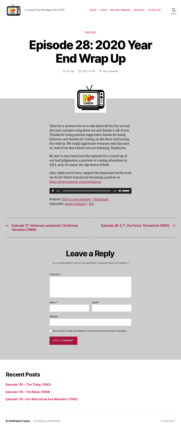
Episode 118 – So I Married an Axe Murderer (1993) (42, 399)
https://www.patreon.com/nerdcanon (75, 182)
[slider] (126, 190)
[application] (90, 191)
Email (95, 302)
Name (53, 302)
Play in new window (76, 199)
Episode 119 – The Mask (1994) (28, 392)
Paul (72, 71)
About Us (139, 9)
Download (101, 199)
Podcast (90, 32)
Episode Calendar (120, 9)
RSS (91, 204)
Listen (103, 9)
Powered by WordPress (46, 421)
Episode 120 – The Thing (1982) (28, 384)
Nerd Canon (22, 421)
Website (53, 316)
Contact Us (154, 9)
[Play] (53, 190)
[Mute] (119, 190)
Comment (55, 274)
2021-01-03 (88, 71)
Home (93, 9)
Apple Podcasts (75, 204)
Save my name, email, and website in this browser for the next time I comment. (89, 331)
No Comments (110, 71)
